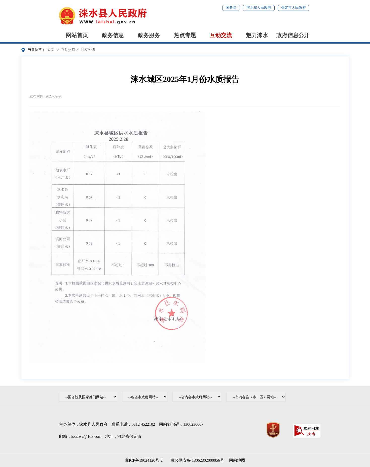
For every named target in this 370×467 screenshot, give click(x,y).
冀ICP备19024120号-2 (144, 460)
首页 (51, 50)
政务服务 (149, 35)
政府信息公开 (293, 35)
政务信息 (113, 35)
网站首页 (77, 35)
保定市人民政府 (293, 8)
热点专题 (185, 35)
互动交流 (221, 35)
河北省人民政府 (258, 8)
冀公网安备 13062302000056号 (196, 460)
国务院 (231, 8)
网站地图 (237, 460)
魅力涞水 (257, 35)
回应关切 (88, 50)
